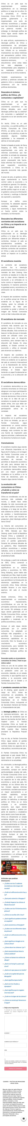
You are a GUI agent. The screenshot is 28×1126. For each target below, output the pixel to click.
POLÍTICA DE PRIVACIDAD (17, 1081)
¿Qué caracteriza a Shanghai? (14, 925)
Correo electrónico (11, 1041)
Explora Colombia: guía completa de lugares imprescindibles (13, 1097)
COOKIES (6, 1081)
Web (5, 1050)
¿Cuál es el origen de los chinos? (15, 996)
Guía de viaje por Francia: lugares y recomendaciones (14, 1109)
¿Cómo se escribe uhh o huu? (14, 915)
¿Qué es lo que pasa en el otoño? (15, 970)
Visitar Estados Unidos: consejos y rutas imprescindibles (12, 1101)
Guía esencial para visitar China (12, 1107)
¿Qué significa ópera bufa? (13, 980)
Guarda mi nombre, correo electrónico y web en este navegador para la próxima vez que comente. (16, 1062)
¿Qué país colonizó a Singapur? (14, 898)
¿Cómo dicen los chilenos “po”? (14, 947)
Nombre (7, 1033)
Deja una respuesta (11, 1008)
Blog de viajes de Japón (10, 1089)
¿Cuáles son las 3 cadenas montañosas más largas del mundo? (13, 886)
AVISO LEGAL (14, 1083)
